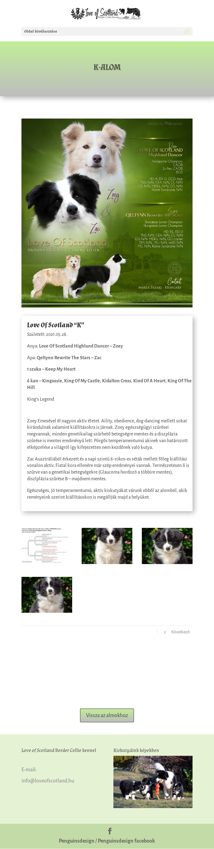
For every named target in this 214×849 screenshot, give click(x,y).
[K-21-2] (46, 612)
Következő (180, 632)
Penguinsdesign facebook (126, 841)
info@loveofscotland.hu (47, 781)
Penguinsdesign (76, 841)
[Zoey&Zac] (107, 306)
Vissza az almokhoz (107, 715)
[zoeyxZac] (46, 563)
